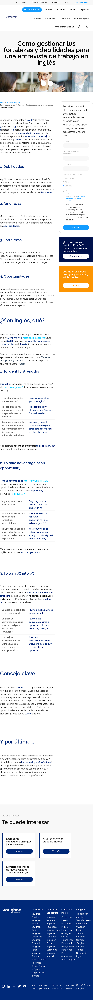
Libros (15, 2)
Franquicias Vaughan (64, 27)
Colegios (36, 19)
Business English (13, 102)
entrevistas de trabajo (36, 136)
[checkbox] (76, 182)
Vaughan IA (50, 19)
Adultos (48, 9)
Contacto (65, 19)
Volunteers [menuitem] (81, 923)
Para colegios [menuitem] (68, 959)
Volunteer (56, 2)
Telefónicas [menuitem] (67, 940)
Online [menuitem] (64, 936)
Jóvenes (61, 9)
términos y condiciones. (74, 199)
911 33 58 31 (80, 2)
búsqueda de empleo (29, 133)
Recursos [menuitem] (36, 963)
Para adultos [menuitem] (67, 943)
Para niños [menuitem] (66, 949)
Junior (72, 9)
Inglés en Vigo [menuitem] (53, 930)
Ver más (19, 851)
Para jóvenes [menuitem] (68, 946)
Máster (21, 364)
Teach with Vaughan (39, 2)
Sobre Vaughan (81, 19)
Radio (24, 2)
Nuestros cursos (32, 9)
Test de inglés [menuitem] (39, 959)
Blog (66, 2)
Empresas (84, 9)
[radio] (76, 178)
